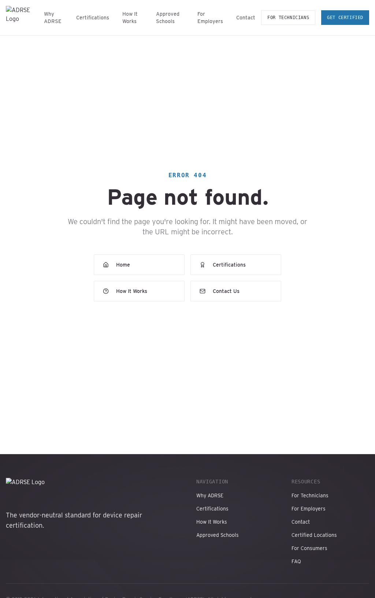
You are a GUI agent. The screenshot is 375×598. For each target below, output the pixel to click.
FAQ (296, 561)
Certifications (92, 18)
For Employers (210, 17)
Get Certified (345, 17)
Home (123, 265)
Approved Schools (167, 17)
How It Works (130, 17)
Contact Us (226, 291)
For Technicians (288, 17)
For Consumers (309, 548)
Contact (245, 18)
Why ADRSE (53, 17)
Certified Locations (314, 535)
